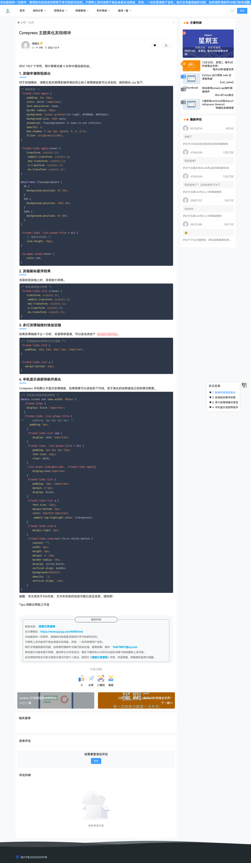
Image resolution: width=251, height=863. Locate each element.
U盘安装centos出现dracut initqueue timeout (218, 102)
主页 (23, 22)
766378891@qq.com (124, 647)
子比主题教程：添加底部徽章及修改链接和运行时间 (220, 240)
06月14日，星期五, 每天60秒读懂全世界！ (206, 52)
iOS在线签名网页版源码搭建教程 (209, 144)
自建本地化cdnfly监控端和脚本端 (209, 168)
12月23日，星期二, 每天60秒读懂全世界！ (217, 64)
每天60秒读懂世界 (223, 69)
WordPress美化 (224, 95)
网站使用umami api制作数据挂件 (217, 89)
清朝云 (36, 43)
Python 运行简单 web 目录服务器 (216, 76)
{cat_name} (227, 82)
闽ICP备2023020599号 (34, 857)
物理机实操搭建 (225, 108)
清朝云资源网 (99, 657)
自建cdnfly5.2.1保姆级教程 (205, 192)
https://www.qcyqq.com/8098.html (61, 631)
